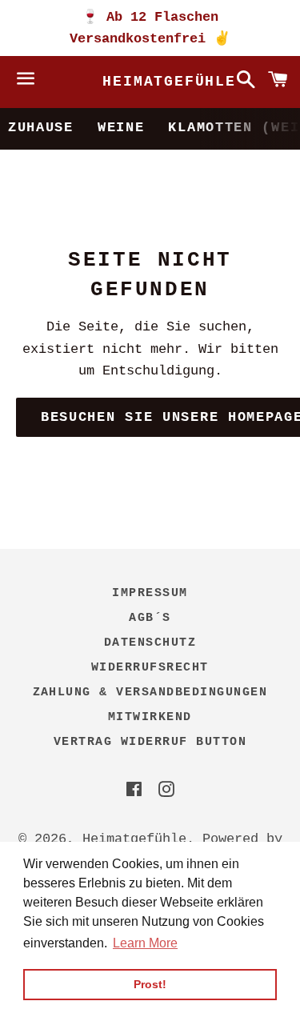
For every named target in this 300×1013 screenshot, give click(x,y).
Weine (121, 127)
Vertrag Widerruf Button (150, 742)
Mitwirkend (150, 717)
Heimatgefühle (149, 82)
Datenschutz (150, 643)
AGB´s (150, 618)
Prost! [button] (150, 984)
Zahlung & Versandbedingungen (150, 692)
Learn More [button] (145, 943)
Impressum (150, 593)
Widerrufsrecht (150, 668)
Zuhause (41, 127)
